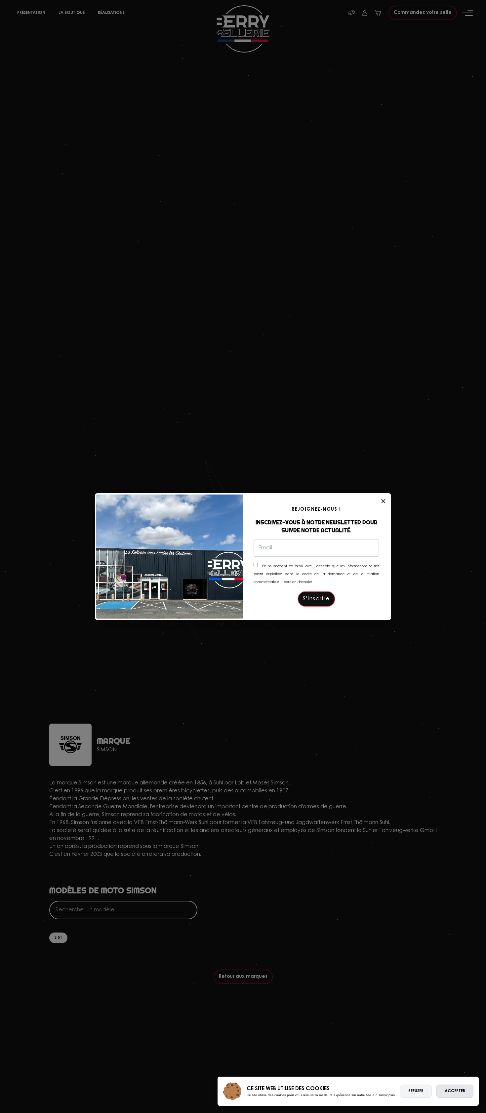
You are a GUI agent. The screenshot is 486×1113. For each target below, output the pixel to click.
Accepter (455, 1091)
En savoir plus (384, 1095)
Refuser (416, 1091)
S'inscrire (316, 599)
